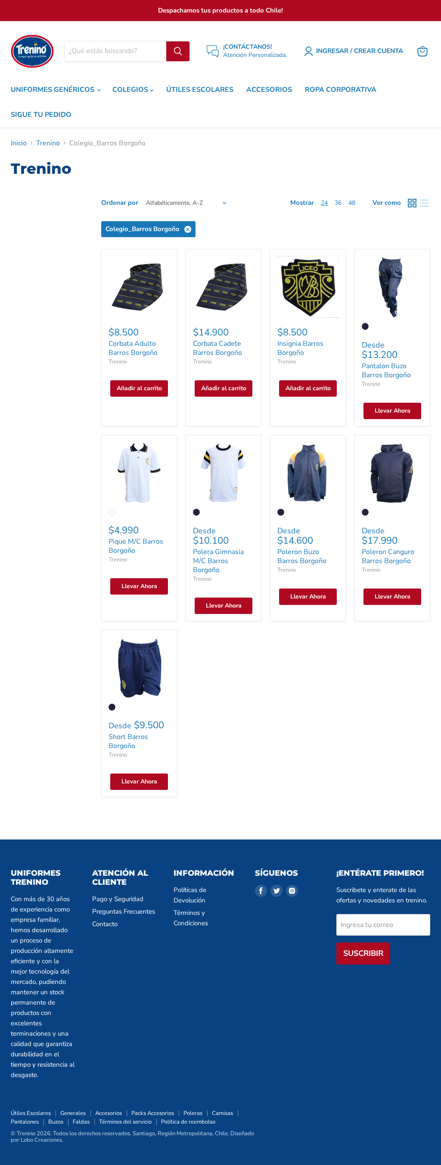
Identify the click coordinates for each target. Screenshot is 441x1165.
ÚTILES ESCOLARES (199, 89)
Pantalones (25, 1122)
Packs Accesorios (152, 1113)
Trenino (48, 143)
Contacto (105, 924)
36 (338, 203)
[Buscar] (177, 51)
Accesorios (108, 1113)
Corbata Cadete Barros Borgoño (217, 348)
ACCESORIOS (269, 89)
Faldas (81, 1122)
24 (324, 203)
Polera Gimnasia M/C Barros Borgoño (218, 561)
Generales (73, 1113)
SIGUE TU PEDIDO (41, 114)
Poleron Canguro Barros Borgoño (388, 556)
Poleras (192, 1113)
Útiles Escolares (31, 1113)
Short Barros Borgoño (128, 741)
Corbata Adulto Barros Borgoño (133, 348)
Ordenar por (119, 203)
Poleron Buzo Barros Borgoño (301, 556)
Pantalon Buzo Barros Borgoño (386, 370)
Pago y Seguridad (117, 899)
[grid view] (412, 203)
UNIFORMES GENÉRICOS (53, 89)
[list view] (424, 203)
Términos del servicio (125, 1122)
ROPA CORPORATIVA (340, 89)
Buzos (55, 1122)
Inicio (19, 143)
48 (351, 203)
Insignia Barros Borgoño (300, 348)
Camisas (222, 1113)
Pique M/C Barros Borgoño (136, 546)
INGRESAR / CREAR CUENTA (359, 51)
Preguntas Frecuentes (123, 911)
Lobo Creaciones (41, 1140)
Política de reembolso (188, 1122)
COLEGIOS (131, 89)
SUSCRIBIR (363, 953)
